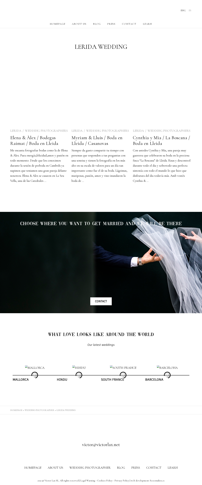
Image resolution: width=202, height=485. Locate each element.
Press (111, 23)
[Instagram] (101, 454)
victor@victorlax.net (101, 444)
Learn (147, 23)
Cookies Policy (105, 480)
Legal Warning (87, 480)
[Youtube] (107, 454)
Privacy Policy (122, 480)
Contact (129, 23)
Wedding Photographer (39, 410)
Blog (97, 23)
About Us (79, 23)
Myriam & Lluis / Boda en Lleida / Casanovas (96, 140)
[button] (10, 375)
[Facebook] (95, 454)
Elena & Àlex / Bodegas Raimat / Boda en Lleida (34, 140)
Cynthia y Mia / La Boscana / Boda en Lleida (161, 140)
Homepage (57, 23)
